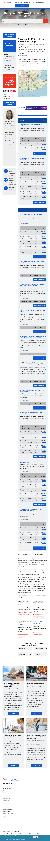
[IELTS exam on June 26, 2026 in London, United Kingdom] (20, 251)
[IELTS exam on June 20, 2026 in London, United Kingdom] (20, 241)
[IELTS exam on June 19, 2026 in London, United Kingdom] (20, 232)
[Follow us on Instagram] (9, 826)
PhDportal (5, 802)
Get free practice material (9, 35)
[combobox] (22, 21)
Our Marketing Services (8, 788)
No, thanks (41, 837)
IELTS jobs (39, 833)
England (40, 34)
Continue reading (22, 55)
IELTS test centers (22, 34)
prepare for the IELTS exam (31, 569)
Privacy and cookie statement (15, 837)
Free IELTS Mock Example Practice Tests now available (9, 46)
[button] (37, 88)
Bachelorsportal (6, 798)
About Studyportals (7, 786)
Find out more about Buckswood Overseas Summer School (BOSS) (38, 616)
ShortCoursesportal (7, 807)
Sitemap (34, 833)
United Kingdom (32, 34)
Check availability (39, 154)
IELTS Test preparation (38, 2)
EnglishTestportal (6, 811)
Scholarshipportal (6, 805)
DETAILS (44, 144)
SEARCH (46, 21)
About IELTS (27, 2)
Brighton (22, 120)
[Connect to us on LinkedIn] (9, 821)
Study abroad (18, 2)
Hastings (20, 35)
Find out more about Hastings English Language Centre (25, 635)
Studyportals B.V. (17, 831)
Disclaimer (8, 833)
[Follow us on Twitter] (5, 826)
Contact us (5, 792)
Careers (4, 790)
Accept (35, 837)
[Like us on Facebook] (5, 821)
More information (24, 135)
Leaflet (42, 96)
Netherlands (11, 163)
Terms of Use (29, 833)
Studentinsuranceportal (8, 813)
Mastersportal (6, 800)
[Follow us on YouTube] (13, 821)
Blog (4, 833)
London (21, 210)
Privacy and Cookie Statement (18, 833)
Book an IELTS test (21, 6)
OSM (46, 96)
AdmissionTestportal (7, 809)
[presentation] (4, 114)
